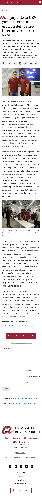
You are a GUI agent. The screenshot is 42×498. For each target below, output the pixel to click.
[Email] (31, 63)
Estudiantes (11, 401)
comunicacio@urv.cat (15, 457)
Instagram (32, 466)
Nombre (28, 371)
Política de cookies (21, 484)
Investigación (20, 401)
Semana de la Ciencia (30, 403)
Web (27, 383)
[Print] (36, 63)
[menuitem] (21, 473)
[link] (21, 95)
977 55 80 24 (30, 457)
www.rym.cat (21, 307)
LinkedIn (26, 466)
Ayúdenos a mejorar (22, 490)
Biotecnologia (18, 403)
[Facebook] (20, 63)
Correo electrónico (32, 377)
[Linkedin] (4, 63)
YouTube (21, 466)
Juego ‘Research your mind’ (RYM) (19, 325)
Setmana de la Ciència (9, 406)
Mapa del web (21, 473)
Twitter (10, 466)
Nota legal (21, 480)
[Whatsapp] (25, 63)
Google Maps (20, 452)
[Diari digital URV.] (10, 2)
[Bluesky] (15, 63)
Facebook (16, 466)
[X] (10, 63)
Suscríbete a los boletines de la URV (22, 336)
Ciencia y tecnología (18, 398)
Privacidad (21, 476)
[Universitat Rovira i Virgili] (21, 430)
